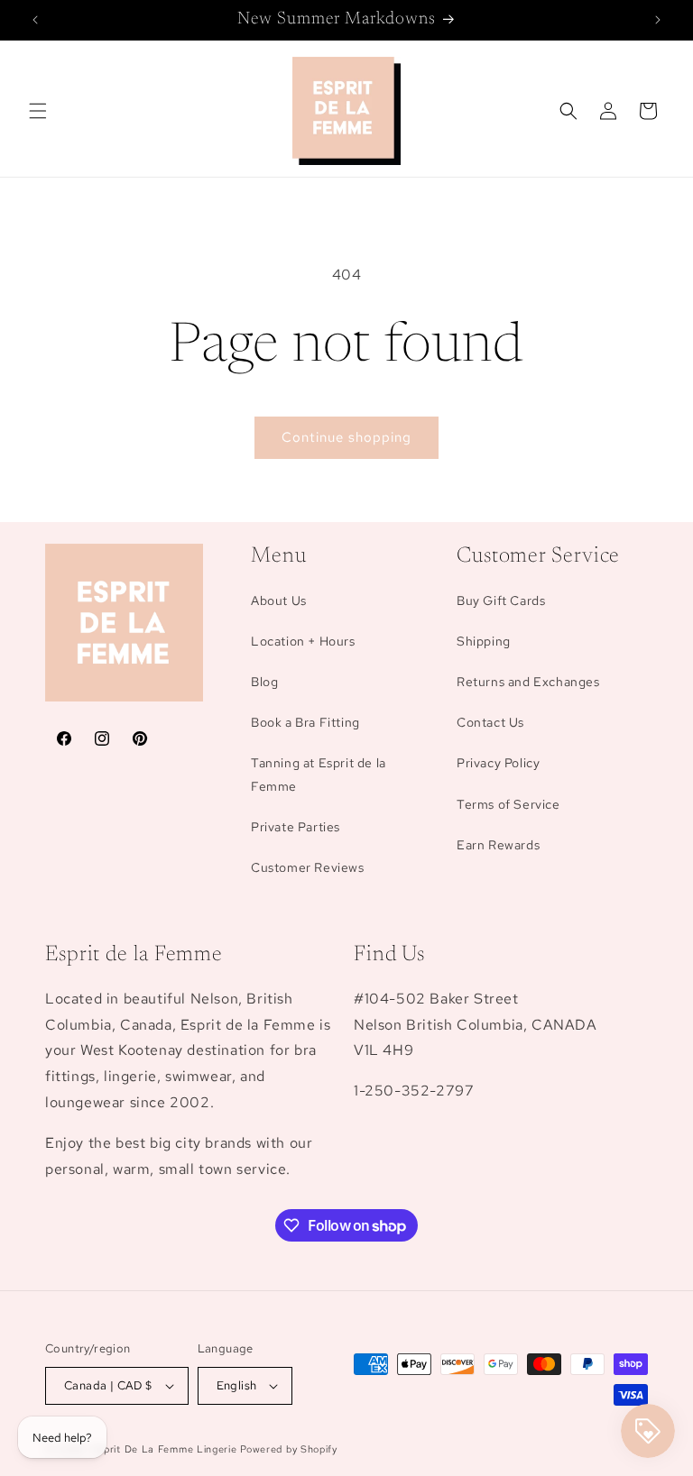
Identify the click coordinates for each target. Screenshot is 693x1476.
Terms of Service (508, 804)
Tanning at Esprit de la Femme (318, 774)
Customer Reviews (308, 867)
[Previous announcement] (35, 20)
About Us (279, 600)
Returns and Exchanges (528, 682)
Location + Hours (303, 641)
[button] (38, 111)
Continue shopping (346, 437)
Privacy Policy (498, 763)
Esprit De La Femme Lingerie (164, 1449)
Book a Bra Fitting (305, 722)
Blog (264, 682)
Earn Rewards (498, 845)
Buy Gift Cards (501, 600)
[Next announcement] (658, 20)
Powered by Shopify (288, 1449)
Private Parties (295, 827)
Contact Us (490, 722)
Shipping (484, 641)
